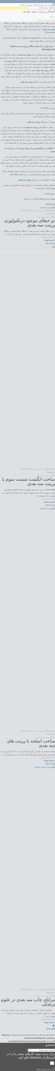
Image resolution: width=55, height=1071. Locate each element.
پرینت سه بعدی (49, 29)
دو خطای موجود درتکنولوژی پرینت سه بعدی (29, 222)
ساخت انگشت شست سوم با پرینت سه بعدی (28, 481)
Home (52, 17)
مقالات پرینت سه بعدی (46, 217)
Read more (48, 240)
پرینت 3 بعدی (38, 210)
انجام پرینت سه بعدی (46, 20)
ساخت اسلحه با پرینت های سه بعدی (31, 743)
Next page (50, 1029)
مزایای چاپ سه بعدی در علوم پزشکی (28, 1001)
